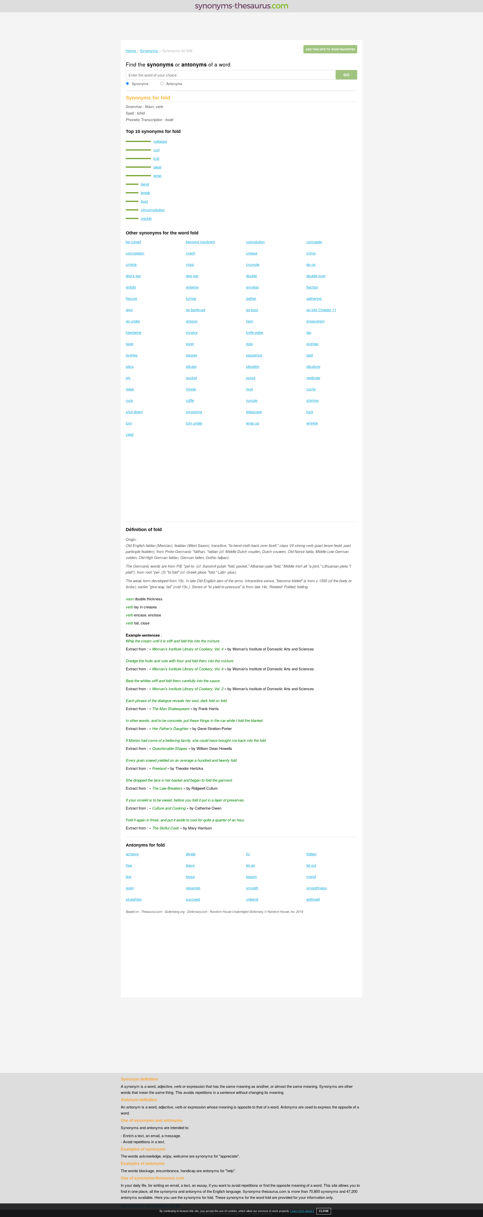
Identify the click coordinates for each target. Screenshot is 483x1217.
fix (248, 853)
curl (156, 149)
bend (145, 184)
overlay (132, 355)
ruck (129, 400)
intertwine (133, 332)
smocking (194, 411)
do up (310, 264)
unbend (252, 899)
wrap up (252, 423)
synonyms (160, 64)
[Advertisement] (241, 26)
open (130, 887)
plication (252, 366)
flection (312, 287)
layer (190, 343)
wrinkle (312, 423)
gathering (313, 298)
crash (190, 253)
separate (193, 887)
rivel (249, 389)
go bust (252, 309)
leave (190, 865)
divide (190, 853)
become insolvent (200, 241)
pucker (191, 377)
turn (129, 423)
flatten (311, 853)
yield (129, 434)
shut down (134, 411)
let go (250, 865)
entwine (192, 287)
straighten (134, 899)
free (129, 865)
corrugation (135, 253)
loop (249, 343)
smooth (252, 887)
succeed (193, 899)
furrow (191, 298)
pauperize (254, 355)
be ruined (133, 241)
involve (191, 332)
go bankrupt (195, 309)
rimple (191, 389)
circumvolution (153, 209)
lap (308, 332)
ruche (311, 389)
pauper (191, 355)
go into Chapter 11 (321, 309)
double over (316, 275)
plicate (191, 366)
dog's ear (133, 275)
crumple (252, 264)
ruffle (190, 400)
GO (346, 75)
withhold (313, 899)
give (129, 309)
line (128, 876)
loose (190, 876)
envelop (252, 287)
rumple (251, 400)
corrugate (314, 241)
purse (250, 377)
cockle (146, 218)
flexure (131, 298)
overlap (312, 343)
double (251, 275)
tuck (309, 411)
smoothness (316, 887)
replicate (313, 377)
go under (133, 321)
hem (249, 321)
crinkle (131, 264)
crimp (311, 253)
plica (129, 366)
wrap (157, 175)
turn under (194, 423)
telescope (254, 411)
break (145, 192)
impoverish (315, 321)
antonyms (194, 64)
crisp (190, 264)
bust (144, 201)
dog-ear (192, 275)
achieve (132, 853)
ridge (130, 389)
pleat (157, 166)
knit (156, 158)
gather (251, 298)
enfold (131, 287)
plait (309, 355)
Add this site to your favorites (330, 49)
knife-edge (254, 332)
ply (128, 377)
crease (251, 253)
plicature (313, 366)
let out (311, 865)
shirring (312, 400)
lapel (129, 343)
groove (191, 321)
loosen (251, 876)
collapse (160, 141)
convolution (255, 241)
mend (311, 876)
